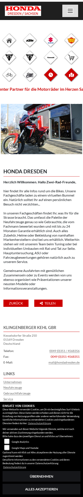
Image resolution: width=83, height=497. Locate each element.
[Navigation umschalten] (70, 11)
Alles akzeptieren (41, 489)
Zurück (16, 303)
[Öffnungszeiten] (50, 78)
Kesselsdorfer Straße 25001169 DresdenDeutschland (20, 339)
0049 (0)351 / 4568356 (64, 351)
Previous (5, 131)
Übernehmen (41, 476)
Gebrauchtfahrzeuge (16, 393)
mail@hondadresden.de (64, 362)
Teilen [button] (50, 303)
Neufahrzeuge (12, 387)
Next (77, 131)
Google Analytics (20, 441)
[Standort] (71, 78)
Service (8, 399)
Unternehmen (12, 382)
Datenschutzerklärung (39, 423)
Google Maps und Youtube (25, 448)
